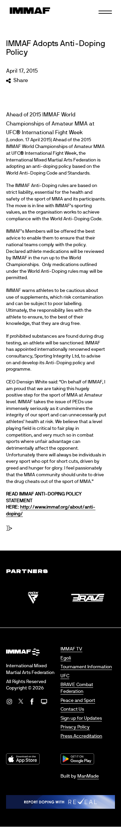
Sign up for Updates (81, 718)
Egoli (66, 658)
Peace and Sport (78, 700)
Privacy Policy (75, 727)
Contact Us (72, 709)
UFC (65, 676)
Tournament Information (86, 667)
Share (20, 80)
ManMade (88, 776)
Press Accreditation (81, 736)
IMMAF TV (71, 649)
